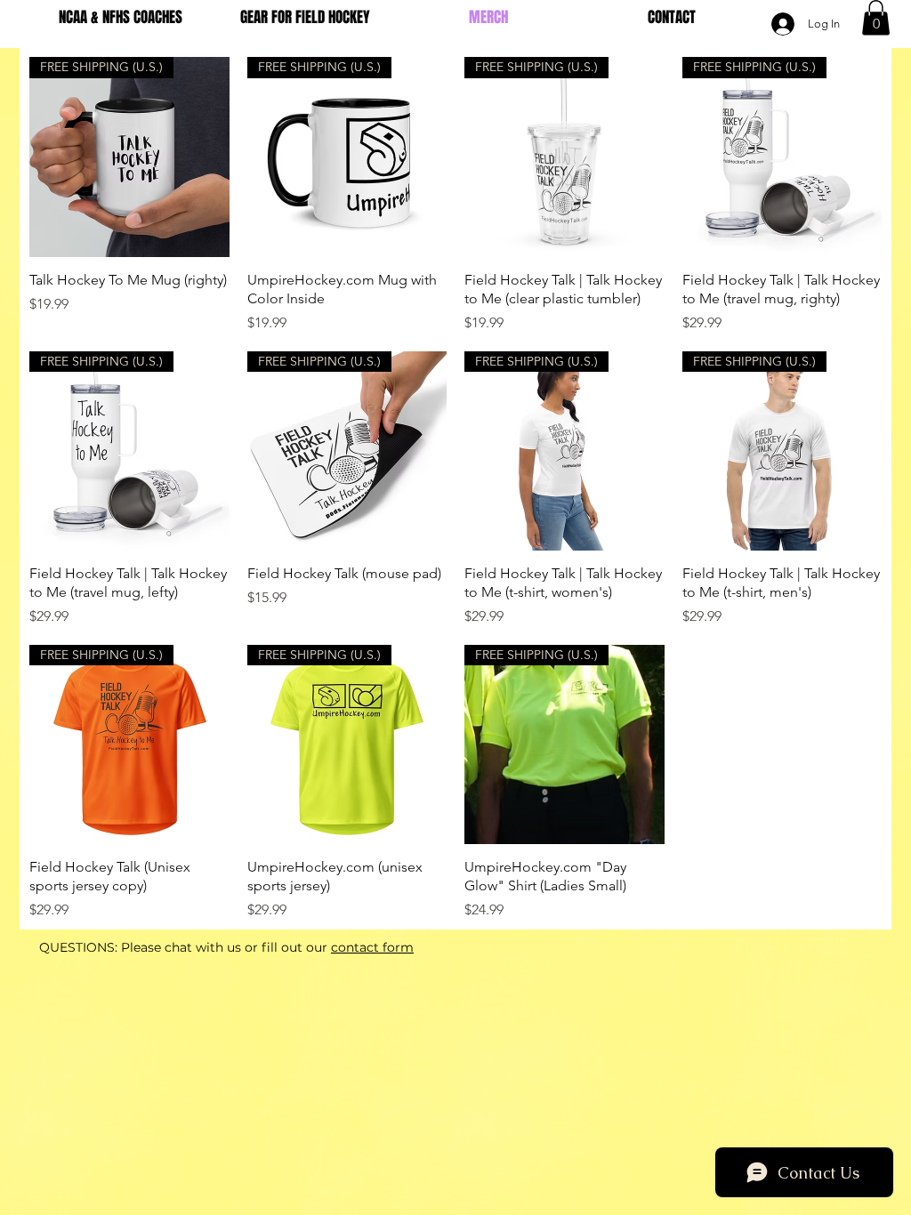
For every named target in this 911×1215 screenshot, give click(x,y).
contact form (372, 947)
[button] (876, 17)
